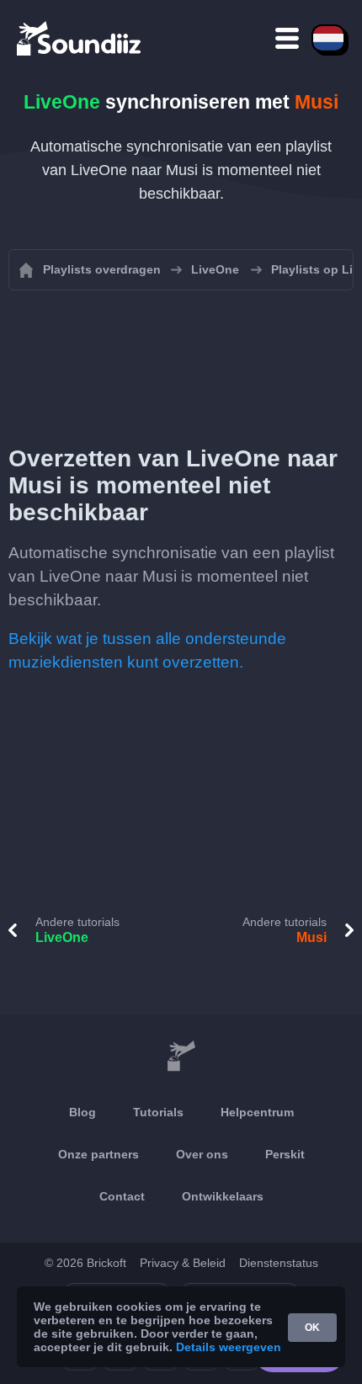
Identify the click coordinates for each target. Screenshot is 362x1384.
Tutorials (158, 1112)
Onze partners (98, 1154)
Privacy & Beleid (183, 1263)
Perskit (285, 1154)
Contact (122, 1196)
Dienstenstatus (278, 1263)
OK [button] (312, 1327)
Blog (82, 1112)
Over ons (202, 1154)
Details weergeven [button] (228, 1347)
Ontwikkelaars (223, 1196)
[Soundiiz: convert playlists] (181, 1056)
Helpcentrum (257, 1112)
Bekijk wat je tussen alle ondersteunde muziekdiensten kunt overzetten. (147, 650)
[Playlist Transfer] (80, 38)
